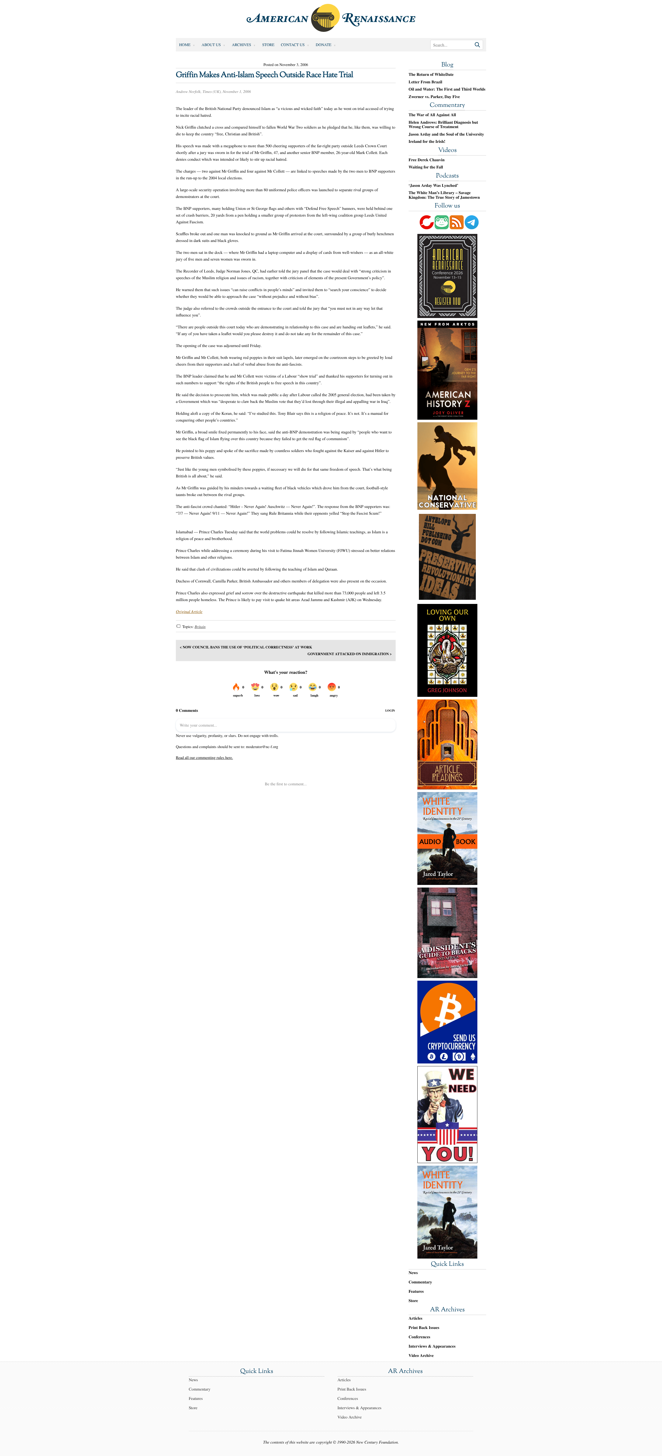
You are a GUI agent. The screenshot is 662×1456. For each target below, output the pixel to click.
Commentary (447, 105)
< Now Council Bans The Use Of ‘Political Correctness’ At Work (246, 647)
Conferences (419, 1337)
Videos (447, 150)
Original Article (189, 611)
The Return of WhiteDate (431, 74)
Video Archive (421, 1355)
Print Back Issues (424, 1328)
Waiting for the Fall (426, 167)
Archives (241, 44)
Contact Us (293, 44)
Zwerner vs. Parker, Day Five (434, 96)
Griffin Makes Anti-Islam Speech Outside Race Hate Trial (264, 75)
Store (268, 44)
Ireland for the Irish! (427, 141)
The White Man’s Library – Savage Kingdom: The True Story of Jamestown (444, 194)
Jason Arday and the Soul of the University (446, 134)
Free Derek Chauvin (427, 160)
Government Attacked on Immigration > (349, 653)
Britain (200, 626)
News (413, 1273)
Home (185, 44)
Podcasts (447, 176)
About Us (211, 44)
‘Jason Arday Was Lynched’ (433, 185)
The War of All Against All (432, 115)
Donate (323, 44)
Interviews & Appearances (432, 1346)
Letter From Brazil (425, 82)
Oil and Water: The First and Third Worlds (447, 89)
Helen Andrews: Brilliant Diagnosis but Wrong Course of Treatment (443, 124)
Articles (415, 1318)
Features (416, 1291)
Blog (447, 65)
